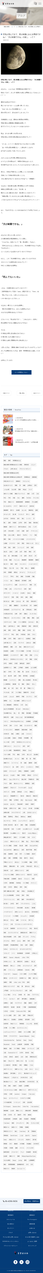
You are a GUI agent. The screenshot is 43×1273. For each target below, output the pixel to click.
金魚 (29, 994)
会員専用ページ (7, 667)
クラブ (15, 506)
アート (5, 998)
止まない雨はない (32, 833)
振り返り (6, 903)
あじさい (12, 804)
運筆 (5, 539)
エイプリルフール (16, 609)
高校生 (23, 1048)
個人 (23, 518)
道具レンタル (19, 1061)
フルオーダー (7, 974)
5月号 (9, 638)
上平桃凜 (6, 990)
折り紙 (30, 808)
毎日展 (12, 1007)
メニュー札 (29, 1023)
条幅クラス (6, 762)
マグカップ (6, 953)
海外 (30, 588)
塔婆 (10, 982)
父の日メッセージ (31, 812)
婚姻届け (16, 605)
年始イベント (13, 1023)
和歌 (17, 597)
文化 (5, 555)
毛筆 (29, 940)
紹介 (18, 518)
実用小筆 (35, 626)
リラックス (21, 1139)
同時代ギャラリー (8, 1131)
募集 (28, 617)
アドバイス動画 (20, 651)
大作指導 (27, 953)
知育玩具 (19, 791)
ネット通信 (12, 1027)
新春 (9, 1085)
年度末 (23, 775)
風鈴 (23, 684)
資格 (5, 969)
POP (21, 853)
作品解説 (29, 1143)
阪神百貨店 (6, 1152)
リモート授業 (7, 754)
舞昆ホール (6, 1127)
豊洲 (24, 630)
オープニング (31, 1048)
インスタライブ (14, 655)
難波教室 (24, 560)
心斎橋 (5, 543)
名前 (5, 887)
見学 (35, 965)
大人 (18, 497)
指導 (24, 1015)
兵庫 (30, 580)
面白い (5, 779)
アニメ (22, 1152)
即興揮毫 (33, 1118)
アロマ (5, 783)
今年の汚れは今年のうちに (17, 721)
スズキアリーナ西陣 (25, 1098)
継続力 (5, 957)
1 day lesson (6, 1123)
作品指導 (6, 945)
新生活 (29, 775)
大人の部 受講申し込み (32, 1237)
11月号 (5, 882)
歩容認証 (32, 675)
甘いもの (18, 709)
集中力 (26, 858)
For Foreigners (7, 1106)
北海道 (15, 845)
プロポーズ (6, 597)
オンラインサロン (16, 617)
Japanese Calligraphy (24, 1036)
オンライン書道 (7, 845)
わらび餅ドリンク (27, 829)
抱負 (30, 522)
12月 (33, 493)
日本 (18, 543)
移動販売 (17, 729)
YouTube (29, 497)
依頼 (21, 725)
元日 (16, 1081)
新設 (12, 733)
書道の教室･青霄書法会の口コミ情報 (13, 464)
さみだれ (6, 804)
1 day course (32, 1094)
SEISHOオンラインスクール (24, 742)
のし (10, 700)
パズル (25, 791)
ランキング (21, 514)
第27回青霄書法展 (29, 717)
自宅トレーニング (26, 700)
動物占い (32, 791)
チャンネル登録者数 (9, 895)
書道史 (5, 1048)
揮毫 (16, 485)
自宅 (23, 849)
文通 (24, 617)
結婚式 (35, 605)
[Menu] (40, 3)
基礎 (18, 1156)
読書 (12, 717)
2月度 (10, 1094)
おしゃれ (24, 510)
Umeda (13, 1044)
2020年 (29, 630)
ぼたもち (6, 775)
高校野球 (10, 853)
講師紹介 (18, 481)
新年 (25, 522)
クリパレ (22, 1147)
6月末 (35, 659)
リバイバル (23, 920)
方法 (29, 526)
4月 (31, 605)
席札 (27, 1123)
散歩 (5, 626)
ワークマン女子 (22, 787)
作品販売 (28, 1152)
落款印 (19, 1114)
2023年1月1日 (24, 1077)
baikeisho (27, 969)
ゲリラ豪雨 (22, 837)
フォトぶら (17, 560)
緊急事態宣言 (17, 750)
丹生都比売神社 (14, 945)
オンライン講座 (7, 1015)
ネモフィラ (6, 791)
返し (15, 713)
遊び (5, 671)
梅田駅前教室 (19, 502)
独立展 (18, 1007)
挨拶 (32, 547)
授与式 (11, 1056)
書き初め (36, 522)
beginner (34, 1135)
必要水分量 (6, 812)
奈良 (21, 1065)
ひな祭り (23, 593)
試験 (5, 630)
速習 (18, 899)
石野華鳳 (15, 858)
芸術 (26, 1056)
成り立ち (27, 911)
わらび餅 (36, 829)
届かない (6, 659)
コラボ (16, 725)
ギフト (20, 1073)
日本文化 (12, 518)
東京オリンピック (14, 841)
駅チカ (12, 510)
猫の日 (36, 928)
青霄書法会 (27, 477)
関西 (35, 800)
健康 (16, 1147)
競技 (23, 841)
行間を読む (29, 609)
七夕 (5, 675)
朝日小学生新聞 (7, 936)
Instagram (15, 974)
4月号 (14, 630)
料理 (33, 878)
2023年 (10, 1114)
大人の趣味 (17, 700)
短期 (19, 936)
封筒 (5, 572)
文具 (13, 829)
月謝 (35, 535)
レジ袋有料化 (7, 684)
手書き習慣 (6, 878)
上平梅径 (20, 667)
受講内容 (24, 626)
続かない (17, 862)
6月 (26, 659)
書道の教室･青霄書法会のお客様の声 (13, 477)
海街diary (23, 816)
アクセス (6, 468)
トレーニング (21, 547)
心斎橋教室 (31, 1160)
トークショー (17, 1102)
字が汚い (25, 535)
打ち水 (32, 692)
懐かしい (12, 965)
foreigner (24, 1094)
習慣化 (5, 866)
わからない (31, 622)
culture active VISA (19, 982)
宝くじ (37, 543)
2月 (35, 555)
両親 (25, 1003)
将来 (11, 564)
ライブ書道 (17, 1048)
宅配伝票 (17, 580)
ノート (5, 605)
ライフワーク (18, 1003)
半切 (24, 1114)
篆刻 (5, 858)
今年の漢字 (11, 531)
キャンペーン (17, 746)
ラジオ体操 (24, 862)
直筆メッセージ (19, 911)
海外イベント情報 (8, 493)
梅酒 (5, 816)
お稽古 (12, 651)
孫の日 (20, 878)
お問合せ (30, 485)
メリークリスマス (30, 539)
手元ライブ (13, 787)
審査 (19, 630)
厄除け (28, 684)
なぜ (11, 870)
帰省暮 (20, 738)
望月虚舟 (27, 1019)
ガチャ (22, 767)
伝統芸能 (26, 1044)
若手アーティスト (32, 1090)
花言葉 (13, 791)
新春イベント (22, 1090)
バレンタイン (23, 564)
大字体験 (22, 1143)
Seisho (5, 1139)
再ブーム (31, 920)
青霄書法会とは (17, 460)
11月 (22, 704)
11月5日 (6, 1011)
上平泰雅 (35, 721)
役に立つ (6, 564)
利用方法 (16, 704)
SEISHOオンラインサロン (16, 659)
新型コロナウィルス (29, 646)
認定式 (16, 1056)
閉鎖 (31, 659)
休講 (28, 493)
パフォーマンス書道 (9, 874)
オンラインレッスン (22, 1027)
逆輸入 (25, 613)
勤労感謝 (28, 713)
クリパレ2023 (30, 1147)
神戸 (28, 746)
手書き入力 (6, 617)
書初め (16, 887)
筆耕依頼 (22, 1023)
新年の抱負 (14, 555)
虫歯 (25, 762)
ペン (31, 535)
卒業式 (37, 767)
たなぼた (12, 775)
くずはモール (15, 1077)
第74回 (34, 1139)
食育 (33, 783)
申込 (13, 634)
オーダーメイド (13, 978)
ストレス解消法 (22, 622)
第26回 (27, 1052)
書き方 (19, 535)
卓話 (18, 986)
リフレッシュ (11, 969)
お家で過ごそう (7, 642)
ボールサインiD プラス (25, 949)
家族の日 (28, 796)
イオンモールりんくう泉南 (10, 1090)
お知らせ (28, 642)
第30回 (34, 1152)
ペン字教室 (15, 916)
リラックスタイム (25, 903)
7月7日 (14, 820)
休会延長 (6, 651)
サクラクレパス (14, 949)
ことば (21, 1135)
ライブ (30, 489)
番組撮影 (35, 1110)
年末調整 (26, 738)
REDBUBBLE (35, 911)
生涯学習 (6, 1023)
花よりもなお (28, 800)
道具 (11, 1003)
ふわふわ (11, 696)
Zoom (29, 750)
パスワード (6, 634)
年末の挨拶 (20, 907)
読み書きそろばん (8, 758)
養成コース (11, 502)
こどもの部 (6, 489)
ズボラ (5, 800)
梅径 (22, 655)
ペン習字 (18, 829)
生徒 (15, 622)
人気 (24, 812)
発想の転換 (24, 729)
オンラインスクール (13, 932)
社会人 (29, 593)
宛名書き (6, 1073)
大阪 (14, 497)
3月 (35, 584)
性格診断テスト (14, 796)
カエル (24, 808)
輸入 (16, 1131)
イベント (6, 576)
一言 (21, 555)
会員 (38, 617)
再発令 (24, 750)
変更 (30, 626)
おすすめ (6, 518)
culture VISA (25, 957)
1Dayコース (11, 1061)
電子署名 (25, 675)
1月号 (13, 742)
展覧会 (15, 572)
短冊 (31, 990)
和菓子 (32, 804)
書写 (25, 1160)
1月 (34, 551)
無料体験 (12, 882)
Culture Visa (25, 1106)
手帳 (5, 535)
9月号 (35, 862)
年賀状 (14, 522)
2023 (10, 1143)
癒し (37, 622)
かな (17, 568)
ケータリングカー (8, 729)
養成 (30, 551)
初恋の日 (29, 874)
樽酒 (29, 978)
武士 (22, 800)
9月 (12, 692)
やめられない (26, 709)
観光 (5, 1061)
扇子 (18, 998)
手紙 (22, 568)
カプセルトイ (7, 767)
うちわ (31, 1065)
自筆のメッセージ (19, 870)
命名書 (18, 510)
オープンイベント (13, 1098)
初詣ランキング (23, 506)
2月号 (23, 754)
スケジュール (26, 481)
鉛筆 (25, 555)
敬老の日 (35, 796)
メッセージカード (33, 564)
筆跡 (20, 675)
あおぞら (27, 1135)
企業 (26, 990)
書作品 (5, 978)
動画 (34, 638)
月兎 (5, 1085)
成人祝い (27, 907)
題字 (34, 1032)
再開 (15, 667)
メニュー (33, 464)
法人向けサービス (8, 485)
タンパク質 (6, 742)
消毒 (9, 858)
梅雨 (5, 688)
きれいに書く (11, 535)
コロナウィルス (7, 622)
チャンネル (36, 497)
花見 (27, 601)
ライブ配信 (18, 692)
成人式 (5, 551)
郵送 (15, 638)
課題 (34, 642)
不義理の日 (31, 779)
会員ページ (21, 638)
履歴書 (32, 568)
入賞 (5, 1052)
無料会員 (22, 663)
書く (5, 522)
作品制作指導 (7, 1118)
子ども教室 (35, 502)
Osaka (25, 1040)
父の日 (27, 671)
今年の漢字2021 (30, 899)
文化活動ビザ (30, 891)
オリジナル (6, 940)
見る (26, 704)
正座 (15, 642)
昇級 (31, 655)
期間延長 (6, 646)
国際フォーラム (19, 1069)
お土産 (12, 1110)
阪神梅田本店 (20, 1164)
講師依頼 (34, 477)
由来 (15, 675)
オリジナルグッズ (27, 965)
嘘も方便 (24, 779)
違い (11, 580)
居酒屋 (10, 572)
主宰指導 (15, 1118)
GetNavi (6, 949)
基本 (23, 895)
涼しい (34, 684)
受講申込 (10, 816)
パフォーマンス (18, 588)
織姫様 (29, 816)
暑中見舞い (24, 998)
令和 (27, 547)
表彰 (33, 986)
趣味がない (16, 849)
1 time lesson (23, 1131)
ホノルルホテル (7, 506)
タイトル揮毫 (27, 1032)
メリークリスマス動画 (18, 539)
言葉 (13, 597)
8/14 (27, 1164)
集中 (17, 903)
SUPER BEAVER (8, 825)
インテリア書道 (32, 974)
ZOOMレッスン (7, 961)
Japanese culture (16, 1106)
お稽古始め (20, 969)
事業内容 (26, 464)
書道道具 (6, 965)
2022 (33, 1019)
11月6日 (12, 1011)
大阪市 (14, 1085)
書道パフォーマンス (20, 493)
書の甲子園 (29, 849)
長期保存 (26, 771)
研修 (23, 696)
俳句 (22, 597)
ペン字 (34, 526)
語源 (35, 762)
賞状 (13, 1123)
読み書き (36, 754)
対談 (21, 858)
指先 (9, 547)
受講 (19, 489)
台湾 (5, 531)
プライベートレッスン (9, 899)
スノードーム (15, 762)
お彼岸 (32, 771)
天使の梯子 (20, 804)
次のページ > (37, 393)
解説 (18, 754)
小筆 (11, 924)
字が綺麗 (27, 576)
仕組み (14, 738)
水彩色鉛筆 (6, 609)
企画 (23, 733)
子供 (9, 497)
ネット (37, 1069)
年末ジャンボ (29, 543)
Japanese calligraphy (14, 957)
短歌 (26, 597)
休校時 (26, 667)
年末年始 (18, 882)
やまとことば (19, 717)
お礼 (10, 588)
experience (17, 1094)
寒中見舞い (13, 1073)
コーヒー (6, 924)
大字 (35, 1003)
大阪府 (20, 1085)
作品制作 (26, 1118)
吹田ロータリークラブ (9, 986)
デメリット (33, 882)
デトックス (25, 936)
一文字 (18, 531)
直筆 (17, 767)
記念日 (5, 771)
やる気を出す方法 (8, 613)
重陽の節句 (12, 866)
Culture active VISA (21, 1011)
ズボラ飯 (28, 651)
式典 (24, 1102)
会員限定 (28, 638)
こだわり (6, 841)
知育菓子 (6, 787)
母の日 (22, 796)
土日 (22, 1056)
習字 (35, 485)
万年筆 (5, 1036)
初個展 (26, 1127)
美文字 (33, 853)
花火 (17, 688)
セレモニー (12, 998)
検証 (18, 891)
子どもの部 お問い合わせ (10, 1237)
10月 (35, 696)
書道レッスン (19, 1110)
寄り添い (35, 680)
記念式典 (29, 1102)
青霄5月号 (19, 961)
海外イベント (12, 526)
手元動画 (35, 713)
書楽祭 (16, 1143)
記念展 (5, 1156)
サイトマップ (32, 1245)
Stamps (14, 1160)
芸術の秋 (6, 870)
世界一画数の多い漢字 (9, 891)
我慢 (23, 758)
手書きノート (31, 688)
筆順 (19, 671)
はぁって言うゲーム (14, 779)
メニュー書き (7, 994)
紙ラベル (35, 978)
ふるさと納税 (7, 738)
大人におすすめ (34, 845)
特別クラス (6, 1168)
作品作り (28, 1139)
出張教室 (14, 878)
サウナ (33, 837)
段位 (17, 576)
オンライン (29, 696)
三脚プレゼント (7, 746)
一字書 (24, 1007)
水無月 (26, 804)
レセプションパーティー (10, 1032)
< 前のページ (6, 393)
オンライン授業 (7, 750)
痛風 (33, 969)
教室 (9, 460)
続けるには (6, 601)
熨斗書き (15, 1065)
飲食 (25, 551)
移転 (5, 1164)
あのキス (32, 820)
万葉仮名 (33, 1131)
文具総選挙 (32, 825)
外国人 (23, 891)
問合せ (16, 816)
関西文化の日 (33, 1056)
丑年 (11, 725)
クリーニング (12, 771)
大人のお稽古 (7, 1160)
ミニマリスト (12, 680)
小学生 (19, 965)
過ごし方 (29, 754)
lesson (33, 1036)
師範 (22, 576)
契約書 (33, 907)
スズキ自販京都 (7, 1102)
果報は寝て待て (7, 837)
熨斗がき (27, 986)
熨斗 (15, 1015)
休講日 (10, 663)
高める (31, 858)
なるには (18, 601)
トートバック (7, 916)
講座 (21, 1118)
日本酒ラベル (23, 978)
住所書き (20, 1019)
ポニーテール (7, 820)
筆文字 (13, 940)
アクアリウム (35, 994)
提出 (17, 634)
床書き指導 (28, 1110)
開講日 (37, 560)
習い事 (14, 514)
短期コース (14, 1127)
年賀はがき (6, 1077)
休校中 (28, 663)
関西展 (5, 1143)
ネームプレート (20, 1123)
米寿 (31, 729)
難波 (10, 560)
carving (20, 1160)
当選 (5, 547)
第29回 (36, 1023)
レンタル (31, 1061)
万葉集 (21, 1127)
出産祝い (27, 961)
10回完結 (23, 634)
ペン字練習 (27, 853)
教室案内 (27, 502)
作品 (31, 928)
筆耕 (31, 584)
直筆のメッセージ (20, 874)
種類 (36, 725)
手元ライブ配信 (35, 841)
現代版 (5, 808)
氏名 (22, 945)
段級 (5, 932)
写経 (9, 539)
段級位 (31, 945)
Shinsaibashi (6, 1044)
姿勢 (9, 522)
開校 (11, 646)
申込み (24, 489)
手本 (5, 502)
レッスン (28, 518)
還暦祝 (5, 700)
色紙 (29, 1011)
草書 (10, 800)
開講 (31, 597)
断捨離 (5, 680)
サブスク (35, 775)
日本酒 (20, 994)
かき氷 (5, 696)
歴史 (23, 543)
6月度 (16, 663)
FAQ (5, 497)
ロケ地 (5, 560)
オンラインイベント (22, 928)
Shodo (5, 1098)
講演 (28, 982)
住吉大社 (32, 506)
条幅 (24, 485)
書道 (5, 460)
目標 (23, 531)
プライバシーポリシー (25, 468)
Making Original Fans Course (29, 1156)
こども (33, 903)
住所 (26, 945)
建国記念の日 (24, 932)
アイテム (33, 936)
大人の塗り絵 (24, 605)
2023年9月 (36, 1143)
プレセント (27, 878)
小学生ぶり (35, 953)
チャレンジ (36, 651)
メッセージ (15, 593)
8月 (13, 688)
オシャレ (17, 758)
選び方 (24, 833)
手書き (5, 568)
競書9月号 (26, 692)
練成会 (29, 1114)
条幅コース (6, 1019)
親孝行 (30, 1003)
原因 (22, 825)
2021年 (5, 725)
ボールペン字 (7, 514)
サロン (34, 634)
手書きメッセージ (8, 862)
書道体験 (6, 1110)
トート (13, 953)
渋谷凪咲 (32, 916)
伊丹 (24, 746)
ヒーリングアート (8, 584)
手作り (12, 576)
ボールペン (22, 572)
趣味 (23, 497)
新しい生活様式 (27, 680)
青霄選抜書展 (11, 1164)
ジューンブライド (22, 820)
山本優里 (26, 1085)
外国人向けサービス (9, 481)
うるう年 (6, 928)
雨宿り (15, 837)
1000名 (18, 895)
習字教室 (24, 580)
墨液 (10, 783)
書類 (10, 605)
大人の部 (14, 489)
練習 (33, 514)
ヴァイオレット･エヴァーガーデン (23, 924)
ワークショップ (31, 572)
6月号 (5, 663)
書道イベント (33, 932)
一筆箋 (5, 588)
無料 (23, 899)
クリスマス (12, 543)
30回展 (5, 1147)
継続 (19, 808)
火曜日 (17, 733)
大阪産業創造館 (32, 1007)
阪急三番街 (22, 1081)
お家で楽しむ (11, 626)
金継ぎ (5, 982)
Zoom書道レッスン (15, 833)
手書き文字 (30, 1015)
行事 (5, 1114)
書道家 (5, 526)
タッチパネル (33, 613)
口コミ (31, 1069)
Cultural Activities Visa (9, 1040)
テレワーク (21, 642)
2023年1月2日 (30, 1081)
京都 (5, 853)
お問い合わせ (13, 468)
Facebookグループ (12, 1052)
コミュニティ (24, 916)
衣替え (20, 771)
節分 (16, 564)
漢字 (21, 613)
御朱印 (18, 696)
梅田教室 (31, 560)
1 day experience (35, 1106)
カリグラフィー (23, 584)
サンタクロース (28, 725)
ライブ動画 (26, 882)
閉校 (23, 713)
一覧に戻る (21, 393)
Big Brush (18, 1040)
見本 (16, 853)
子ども (12, 920)
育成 (27, 895)
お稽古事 (20, 1044)
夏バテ (16, 825)
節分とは (6, 920)
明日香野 (6, 833)
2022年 (10, 887)
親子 (27, 531)
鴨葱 (18, 775)
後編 (31, 862)
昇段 (26, 655)
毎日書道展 (20, 953)
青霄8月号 (6, 1007)
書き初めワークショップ (30, 1073)
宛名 (25, 887)
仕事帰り (6, 1003)
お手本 (20, 522)
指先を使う (34, 601)
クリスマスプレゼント (9, 907)
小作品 (5, 1056)
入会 (37, 493)
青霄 (9, 630)
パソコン (6, 580)
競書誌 (25, 1065)
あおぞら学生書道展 (9, 709)
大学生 (5, 1094)
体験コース (12, 1156)
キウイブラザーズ (16, 812)
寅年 (21, 887)
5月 (16, 646)
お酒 (16, 551)
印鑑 (32, 1044)
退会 (20, 646)
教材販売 (6, 655)
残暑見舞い (32, 998)
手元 (14, 754)
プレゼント (34, 671)
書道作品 (31, 510)
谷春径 (20, 1032)
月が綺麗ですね (7, 713)
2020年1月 (6, 733)
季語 (34, 758)
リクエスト (29, 733)
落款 (10, 1048)
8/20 (32, 1164)
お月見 (22, 866)
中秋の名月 (29, 866)
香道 (37, 779)
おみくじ (6, 796)
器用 (14, 547)
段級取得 (12, 928)
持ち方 (30, 555)
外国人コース (12, 1139)
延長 (29, 634)
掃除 (19, 680)
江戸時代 (16, 800)
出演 (26, 1069)
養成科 (13, 1168)
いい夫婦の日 (7, 1065)
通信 (33, 617)
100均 (9, 671)
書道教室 (6, 510)
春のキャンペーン (18, 783)
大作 (33, 940)
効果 (16, 584)
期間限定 (27, 783)
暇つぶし (36, 866)
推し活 (33, 961)
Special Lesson (13, 1135)
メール (36, 655)
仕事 (16, 613)
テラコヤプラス (13, 1036)
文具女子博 (6, 829)
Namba (30, 1040)
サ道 (28, 837)
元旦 (31, 1077)
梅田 (34, 593)
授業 (26, 845)
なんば (30, 787)
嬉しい (27, 568)
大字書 (5, 1027)
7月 (14, 671)
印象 (33, 576)
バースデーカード (8, 911)
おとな (19, 940)
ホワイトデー (7, 593)
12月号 (21, 1052)
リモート (6, 721)
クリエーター (15, 1152)
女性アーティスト (8, 1069)
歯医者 (30, 762)
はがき (35, 874)
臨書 (17, 920)
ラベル (14, 994)
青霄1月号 (6, 717)
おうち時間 (33, 667)
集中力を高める (22, 526)
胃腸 (26, 825)
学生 (32, 1052)
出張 (25, 588)
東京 (35, 849)
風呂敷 (14, 684)
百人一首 (11, 568)
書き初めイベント (8, 1081)
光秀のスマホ (12, 808)
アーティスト (34, 531)
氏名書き (14, 1019)
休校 (18, 626)
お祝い (11, 551)
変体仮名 (6, 1135)
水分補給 (36, 808)
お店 (21, 551)
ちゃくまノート (21, 1168)
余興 (27, 870)
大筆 (15, 936)
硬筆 (24, 940)
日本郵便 (28, 721)
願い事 (10, 675)
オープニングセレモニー (16, 990)
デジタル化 (6, 692)
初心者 (21, 845)
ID (33, 630)
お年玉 (12, 903)
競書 (5, 638)
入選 (38, 1048)
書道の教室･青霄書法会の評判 (11, 473)
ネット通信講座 (7, 704)
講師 (13, 601)
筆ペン (28, 514)
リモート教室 (23, 974)
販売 (37, 510)
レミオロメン (29, 767)
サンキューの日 (35, 1123)
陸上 (27, 841)
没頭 (19, 1015)
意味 (35, 609)
